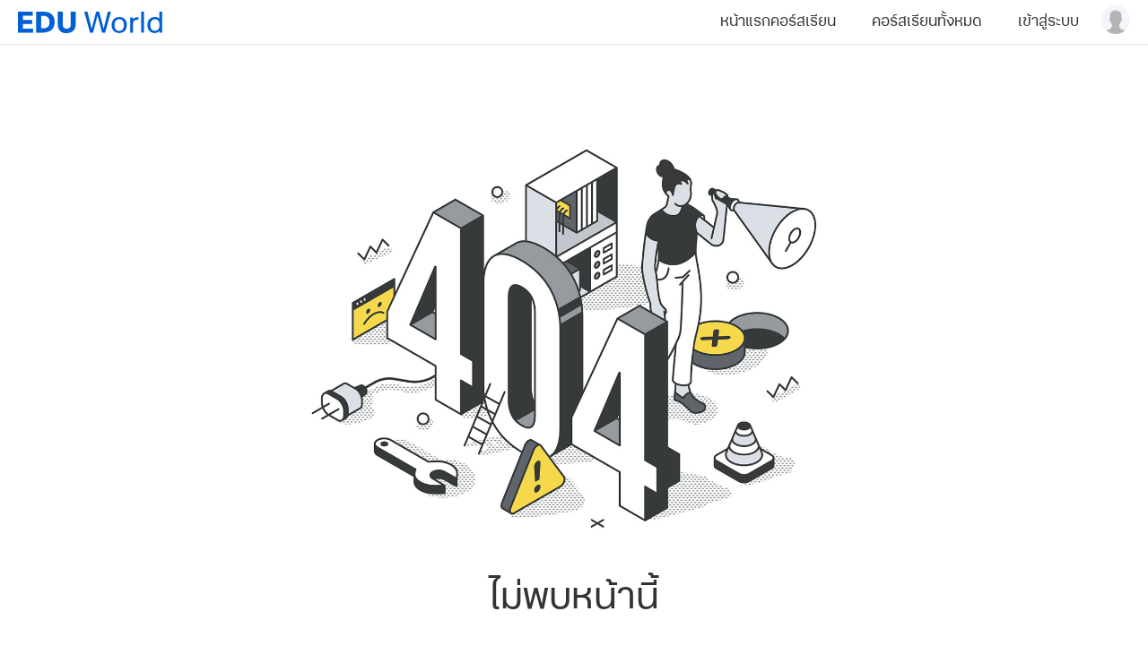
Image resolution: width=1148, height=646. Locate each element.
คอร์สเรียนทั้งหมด (927, 21)
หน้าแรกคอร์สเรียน (778, 21)
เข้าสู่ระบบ (1048, 21)
